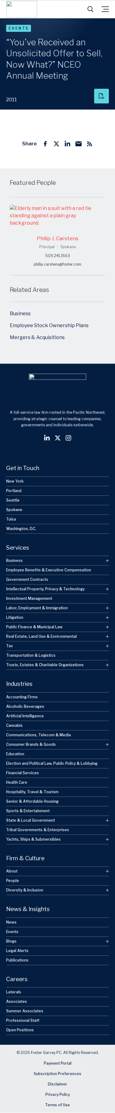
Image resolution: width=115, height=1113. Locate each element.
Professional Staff (22, 1020)
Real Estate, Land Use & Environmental (41, 636)
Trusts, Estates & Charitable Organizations (45, 665)
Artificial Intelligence (25, 716)
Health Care (16, 782)
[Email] (78, 144)
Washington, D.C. (21, 528)
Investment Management (29, 598)
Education (15, 754)
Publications (17, 960)
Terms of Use (57, 1105)
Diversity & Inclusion (24, 890)
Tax (9, 646)
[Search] (90, 9)
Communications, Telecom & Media (38, 735)
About (11, 871)
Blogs (11, 941)
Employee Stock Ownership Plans (49, 325)
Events (19, 28)
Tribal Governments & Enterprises (37, 829)
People (12, 880)
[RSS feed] (89, 144)
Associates (16, 1001)
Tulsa (11, 519)
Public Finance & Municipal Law (34, 627)
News (11, 922)
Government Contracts (27, 579)
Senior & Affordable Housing (32, 801)
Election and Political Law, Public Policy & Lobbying (52, 763)
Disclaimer (57, 1084)
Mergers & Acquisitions (37, 337)
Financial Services (22, 773)
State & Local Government (30, 820)
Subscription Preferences (57, 1074)
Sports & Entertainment (28, 811)
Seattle (13, 500)
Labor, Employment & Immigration (37, 608)
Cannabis (14, 725)
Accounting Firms (22, 697)
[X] (56, 144)
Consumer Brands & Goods (31, 744)
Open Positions (20, 1030)
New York (15, 481)
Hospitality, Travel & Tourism (32, 792)
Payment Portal (57, 1063)
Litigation (14, 617)
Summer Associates (24, 1011)
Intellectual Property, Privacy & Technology (45, 589)
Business (20, 313)
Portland (13, 490)
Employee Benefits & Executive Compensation (48, 570)
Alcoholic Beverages (25, 706)
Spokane (14, 509)
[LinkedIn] (67, 144)
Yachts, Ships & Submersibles (33, 839)
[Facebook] (45, 144)
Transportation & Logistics (31, 655)
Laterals (13, 992)
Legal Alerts (17, 950)
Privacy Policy (57, 1094)
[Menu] (105, 9)
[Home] (21, 9)
